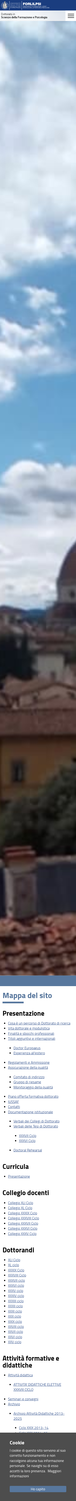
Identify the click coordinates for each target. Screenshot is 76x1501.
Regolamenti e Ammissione (29, 1062)
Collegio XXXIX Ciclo (22, 1213)
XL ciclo (13, 1264)
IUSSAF (13, 1101)
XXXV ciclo (15, 1290)
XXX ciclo (14, 1316)
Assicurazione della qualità (28, 1067)
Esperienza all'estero (29, 1053)
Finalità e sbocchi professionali (31, 1033)
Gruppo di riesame (27, 1081)
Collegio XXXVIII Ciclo (23, 1218)
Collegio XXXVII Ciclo (23, 1223)
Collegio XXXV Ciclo (22, 1233)
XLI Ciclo (14, 1259)
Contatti (14, 1106)
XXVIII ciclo (16, 1326)
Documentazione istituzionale (30, 1111)
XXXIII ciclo (16, 1301)
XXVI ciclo (15, 1336)
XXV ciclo (14, 1341)
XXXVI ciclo (16, 1285)
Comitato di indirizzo (29, 1076)
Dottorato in (24, 16)
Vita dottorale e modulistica (29, 1028)
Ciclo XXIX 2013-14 (34, 1427)
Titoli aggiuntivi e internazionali (31, 1038)
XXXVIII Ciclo (17, 1275)
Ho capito (38, 1489)
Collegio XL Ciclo (20, 1207)
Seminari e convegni (23, 1399)
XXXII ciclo (15, 1306)
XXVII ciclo (15, 1331)
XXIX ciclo (15, 1321)
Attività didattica (20, 1375)
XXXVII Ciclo (27, 1135)
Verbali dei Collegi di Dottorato (37, 1121)
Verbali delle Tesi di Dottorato (36, 1126)
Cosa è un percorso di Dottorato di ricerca (39, 1023)
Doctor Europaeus (27, 1047)
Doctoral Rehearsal (28, 1150)
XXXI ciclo (15, 1311)
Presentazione (19, 1176)
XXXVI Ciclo (27, 1140)
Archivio (14, 1404)
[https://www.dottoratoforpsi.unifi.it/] (25, 5)
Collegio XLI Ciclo (20, 1202)
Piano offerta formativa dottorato (33, 1096)
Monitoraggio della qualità (33, 1087)
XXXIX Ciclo (16, 1270)
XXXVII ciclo (16, 1280)
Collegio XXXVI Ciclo (22, 1228)
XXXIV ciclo (16, 1295)
